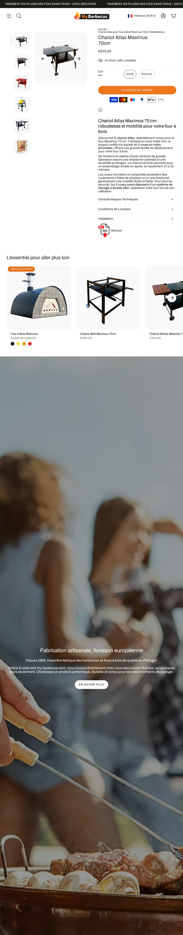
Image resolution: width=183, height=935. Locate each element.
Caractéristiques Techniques (118, 199)
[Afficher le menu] (8, 16)
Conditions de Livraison (114, 209)
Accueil (102, 29)
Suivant (78, 58)
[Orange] (24, 343)
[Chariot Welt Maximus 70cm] (108, 297)
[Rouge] (30, 343)
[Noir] (12, 343)
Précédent (43, 58)
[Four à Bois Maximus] (39, 297)
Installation (105, 218)
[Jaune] (18, 343)
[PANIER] (173, 16)
